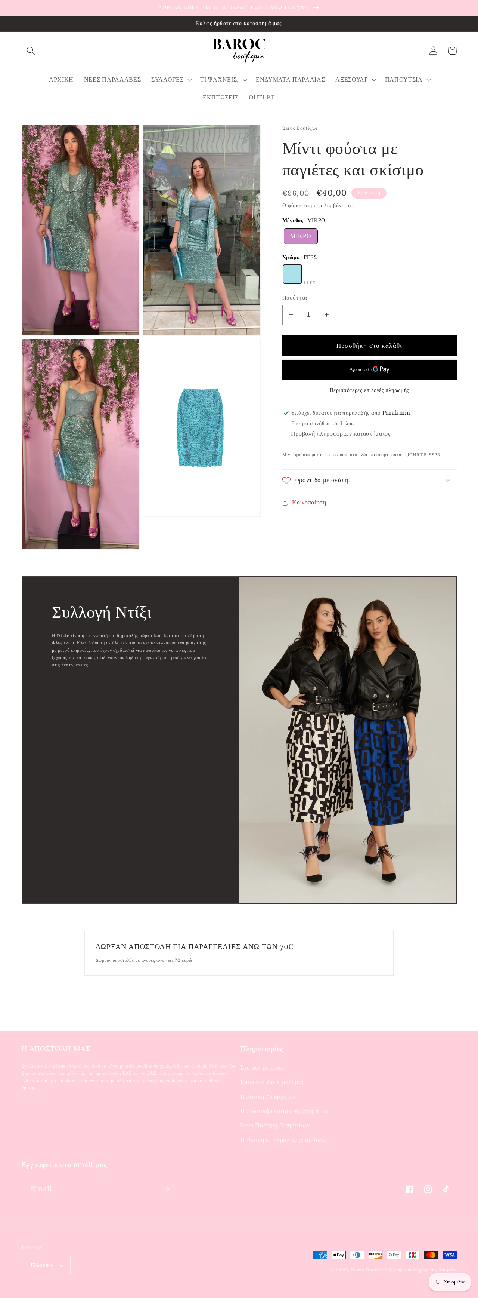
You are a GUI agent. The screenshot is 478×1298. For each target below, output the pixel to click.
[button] (31, 50)
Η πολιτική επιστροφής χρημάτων (284, 1111)
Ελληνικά (42, 1265)
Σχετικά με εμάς (261, 1067)
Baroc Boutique (369, 1270)
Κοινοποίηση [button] (309, 502)
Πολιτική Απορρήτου (268, 1096)
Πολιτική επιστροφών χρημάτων (282, 1140)
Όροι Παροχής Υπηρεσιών (275, 1125)
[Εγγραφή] (166, 1189)
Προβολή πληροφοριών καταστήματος (341, 433)
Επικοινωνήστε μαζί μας (272, 1082)
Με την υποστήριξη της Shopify (422, 1270)
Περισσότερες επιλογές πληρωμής (369, 390)
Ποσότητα (294, 298)
